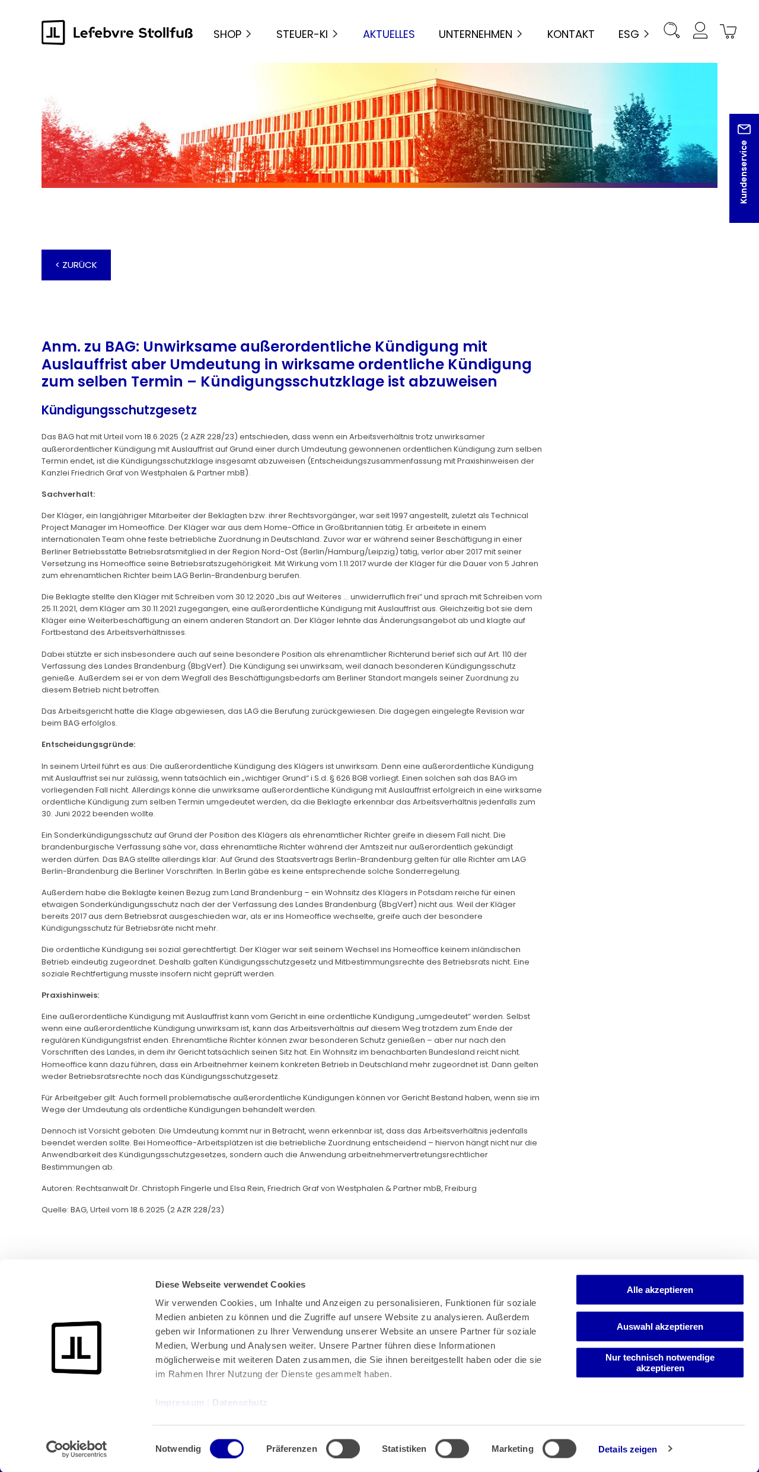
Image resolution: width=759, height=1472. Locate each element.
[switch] (343, 1448)
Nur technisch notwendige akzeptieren (660, 1362)
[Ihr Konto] (700, 32)
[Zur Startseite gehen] (117, 32)
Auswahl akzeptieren (660, 1326)
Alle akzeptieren (660, 1290)
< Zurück (76, 264)
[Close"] (735, 177)
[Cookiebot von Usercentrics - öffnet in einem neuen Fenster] (77, 1449)
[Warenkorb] (726, 32)
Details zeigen (627, 1449)
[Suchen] (671, 32)
